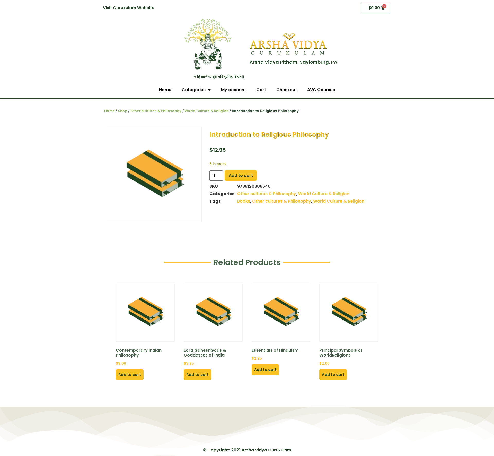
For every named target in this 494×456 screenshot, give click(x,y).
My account (233, 90)
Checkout (286, 90)
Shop (122, 110)
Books (243, 201)
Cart (261, 90)
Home (165, 90)
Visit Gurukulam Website (128, 8)
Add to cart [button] (129, 374)
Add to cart (241, 175)
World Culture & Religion (206, 110)
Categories (194, 90)
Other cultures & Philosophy (156, 110)
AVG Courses (321, 90)
